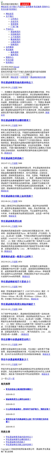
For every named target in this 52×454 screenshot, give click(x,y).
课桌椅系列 (15, 32)
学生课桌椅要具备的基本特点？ (17, 82)
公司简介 (14, 19)
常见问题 (5, 9)
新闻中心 (46, 7)
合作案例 (29, 7)
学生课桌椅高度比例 (11, 221)
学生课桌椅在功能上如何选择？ (17, 196)
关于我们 (13, 7)
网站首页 (5, 7)
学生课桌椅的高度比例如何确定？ (18, 304)
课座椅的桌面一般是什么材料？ (17, 256)
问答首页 (24, 77)
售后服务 (38, 7)
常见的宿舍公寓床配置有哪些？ (19, 389)
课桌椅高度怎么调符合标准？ (18, 399)
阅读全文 (8, 153)
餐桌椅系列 (15, 39)
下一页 (12, 379)
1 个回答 (14, 87)
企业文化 (14, 21)
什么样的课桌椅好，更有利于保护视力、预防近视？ (28, 409)
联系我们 (13, 9)
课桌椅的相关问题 (38, 77)
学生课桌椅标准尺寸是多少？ (16, 281)
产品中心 (21, 7)
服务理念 (14, 55)
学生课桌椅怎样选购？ (12, 158)
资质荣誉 (14, 24)
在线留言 (25, 4)
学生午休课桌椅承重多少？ (15, 359)
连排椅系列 (15, 34)
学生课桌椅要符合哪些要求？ (16, 120)
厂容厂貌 (14, 27)
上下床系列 (15, 37)
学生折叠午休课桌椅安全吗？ (16, 339)
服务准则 (14, 52)
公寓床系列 (15, 42)
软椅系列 (14, 44)
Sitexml (16, 67)
